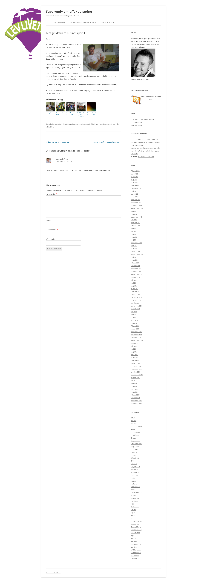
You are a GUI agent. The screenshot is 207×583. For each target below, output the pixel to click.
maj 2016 (134, 234)
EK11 (133, 461)
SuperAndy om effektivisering (69, 11)
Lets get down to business (50, 114)
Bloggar (133, 438)
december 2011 (136, 297)
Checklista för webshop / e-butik (83, 23)
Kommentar (51, 194)
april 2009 (134, 389)
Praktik (133, 510)
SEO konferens (136, 521)
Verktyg (134, 547)
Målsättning (135, 498)
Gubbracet (135, 475)
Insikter (133, 478)
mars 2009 (134, 392)
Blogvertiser (135, 441)
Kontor (133, 490)
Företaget (134, 469)
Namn (49, 220)
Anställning (135, 435)
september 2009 (137, 375)
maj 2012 (134, 286)
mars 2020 (134, 197)
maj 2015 (134, 240)
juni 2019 (134, 211)
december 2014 (136, 243)
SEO (132, 518)
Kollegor (134, 484)
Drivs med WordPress (53, 573)
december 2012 (136, 269)
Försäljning (135, 472)
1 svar (48, 39)
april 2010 (134, 355)
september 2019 (137, 208)
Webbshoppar (136, 550)
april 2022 (134, 174)
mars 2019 (134, 214)
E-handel (134, 452)
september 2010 (137, 340)
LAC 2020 (134, 154)
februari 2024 (135, 171)
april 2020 (134, 194)
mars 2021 (134, 182)
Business (85, 124)
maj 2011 (134, 317)
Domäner (134, 449)
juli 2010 (134, 346)
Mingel (133, 495)
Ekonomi (134, 464)
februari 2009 (135, 395)
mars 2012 (134, 289)
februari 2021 (135, 185)
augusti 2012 (135, 277)
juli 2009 (134, 380)
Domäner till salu (108, 23)
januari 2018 (135, 225)
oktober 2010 (136, 337)
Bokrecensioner (136, 444)
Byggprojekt (135, 446)
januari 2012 (135, 294)
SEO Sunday (135, 524)
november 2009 (136, 369)
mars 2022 (134, 177)
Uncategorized (68, 124)
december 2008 (136, 401)
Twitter (133, 538)
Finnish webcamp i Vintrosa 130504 (81, 115)
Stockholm (107, 124)
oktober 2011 (136, 303)
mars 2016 (134, 237)
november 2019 (136, 205)
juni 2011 (134, 314)
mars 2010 (134, 357)
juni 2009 (134, 383)
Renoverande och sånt (146, 157)
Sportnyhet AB (136, 530)
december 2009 (136, 366)
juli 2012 (134, 280)
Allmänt (134, 429)
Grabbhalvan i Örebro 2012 (91, 114)
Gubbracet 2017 (59, 114)
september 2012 (137, 274)
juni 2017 (134, 228)
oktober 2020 (136, 188)
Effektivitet (135, 458)
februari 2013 (135, 263)
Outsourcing (135, 507)
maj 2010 (134, 352)
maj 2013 (134, 257)
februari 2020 (135, 200)
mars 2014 (134, 248)
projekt (99, 124)
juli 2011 (134, 312)
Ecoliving (134, 455)
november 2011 (136, 300)
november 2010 (136, 335)
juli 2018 (134, 220)
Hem (47, 23)
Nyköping (92, 124)
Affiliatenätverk (136, 426)
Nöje (132, 504)
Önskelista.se (135, 558)
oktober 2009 (136, 372)
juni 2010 (134, 349)
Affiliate (133, 421)
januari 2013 (135, 266)
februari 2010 (135, 360)
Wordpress (135, 556)
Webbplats (50, 239)
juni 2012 (134, 283)
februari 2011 (135, 326)
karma (133, 481)
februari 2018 (135, 223)
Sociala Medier (136, 527)
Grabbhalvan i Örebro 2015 (70, 114)
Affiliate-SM (135, 424)
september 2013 (137, 254)
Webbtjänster (136, 553)
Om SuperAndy (59, 23)
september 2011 (137, 306)
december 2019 (136, 203)
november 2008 (136, 403)
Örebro (113, 124)
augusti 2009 (135, 378)
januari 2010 (135, 363)
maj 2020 (134, 191)
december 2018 (136, 217)
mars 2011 (134, 323)
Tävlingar (134, 541)
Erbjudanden (135, 467)
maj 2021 (134, 180)
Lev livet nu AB (136, 492)
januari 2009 (135, 398)
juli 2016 (134, 231)
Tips (132, 535)
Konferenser (135, 487)
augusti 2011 (135, 309)
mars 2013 (134, 260)
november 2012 (136, 271)
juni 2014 (134, 246)
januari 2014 (135, 251)
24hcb (133, 418)
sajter (133, 512)
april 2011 (134, 320)
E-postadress (52, 230)
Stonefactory (135, 533)
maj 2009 (134, 386)
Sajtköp (133, 515)
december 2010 (136, 332)
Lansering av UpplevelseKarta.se (107, 142)
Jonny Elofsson (62, 159)
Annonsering (135, 432)
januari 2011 (135, 329)
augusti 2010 (135, 343)
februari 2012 (135, 291)
